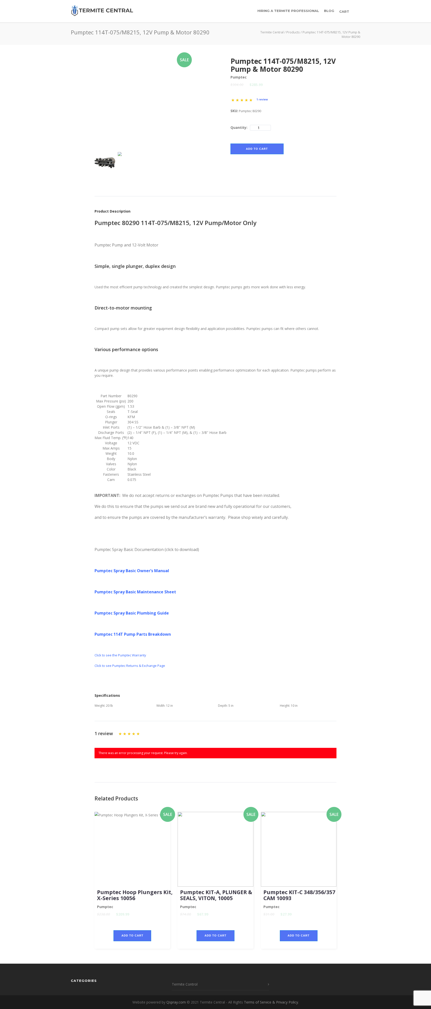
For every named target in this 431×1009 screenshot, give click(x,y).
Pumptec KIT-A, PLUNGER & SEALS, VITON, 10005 (216, 895)
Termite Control (185, 984)
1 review (262, 99)
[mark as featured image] (105, 162)
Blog (329, 11)
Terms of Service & (260, 1002)
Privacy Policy (287, 1002)
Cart (344, 11)
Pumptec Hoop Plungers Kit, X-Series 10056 (135, 895)
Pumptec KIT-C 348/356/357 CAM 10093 (299, 895)
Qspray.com (176, 1002)
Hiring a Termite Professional (288, 11)
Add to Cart (257, 148)
